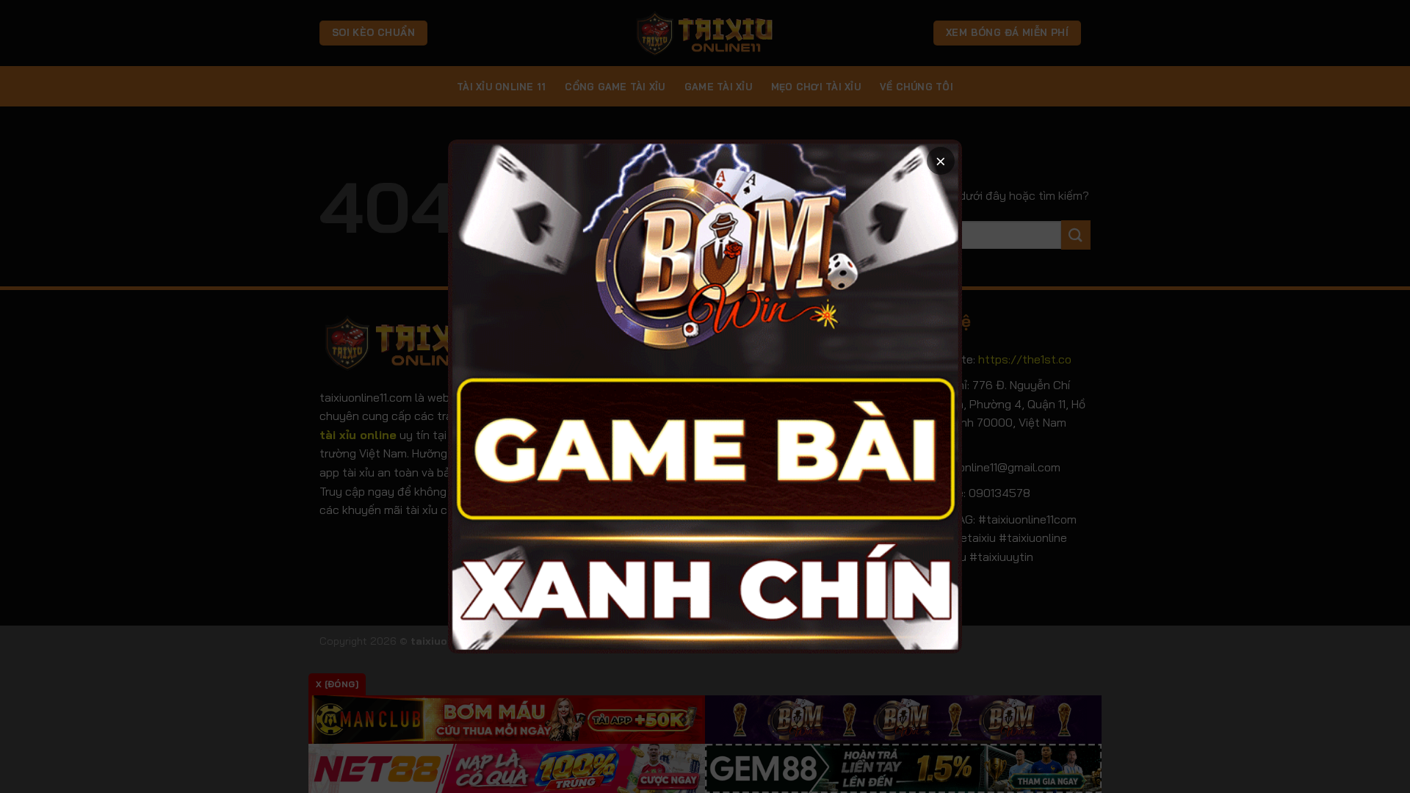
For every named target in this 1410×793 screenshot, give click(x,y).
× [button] (941, 160)
